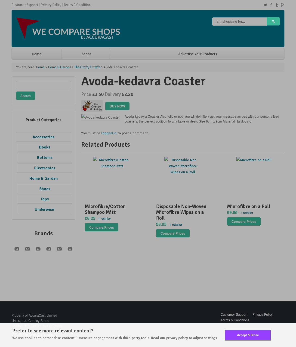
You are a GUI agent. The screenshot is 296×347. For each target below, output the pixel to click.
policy (183, 338)
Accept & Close (248, 335)
